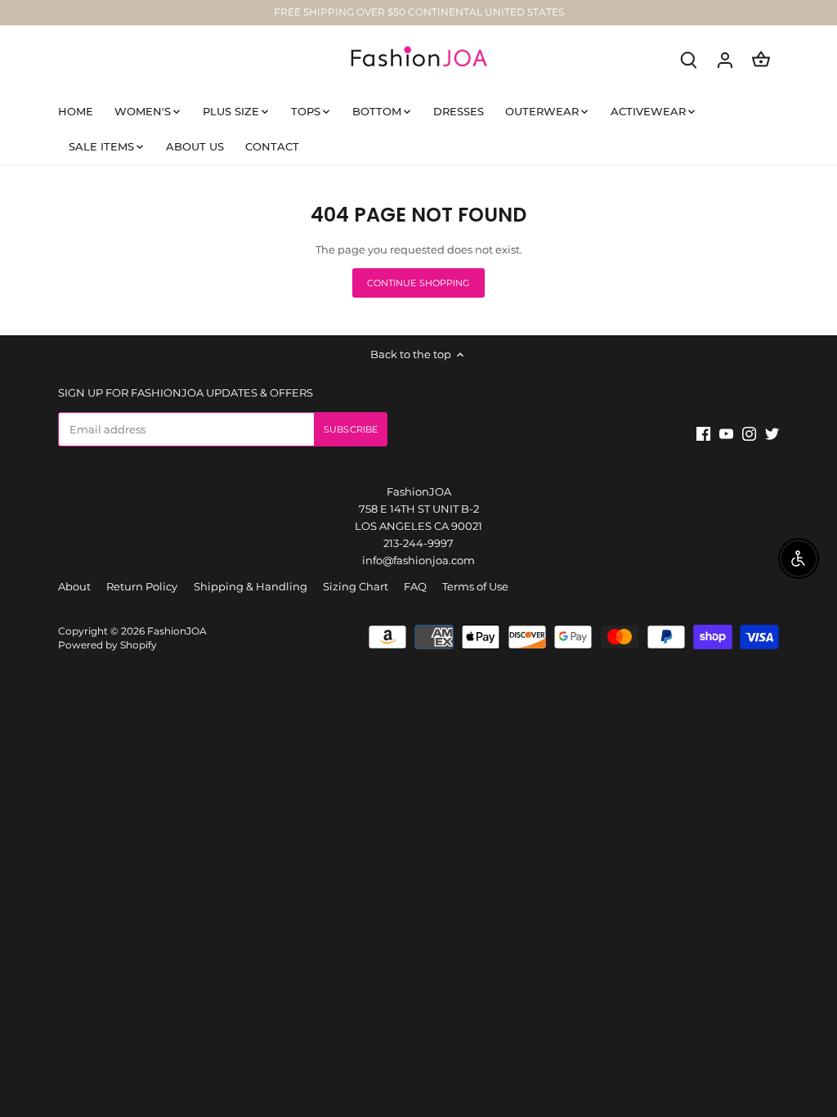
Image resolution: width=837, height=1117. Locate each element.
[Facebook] (616, 1038)
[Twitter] (684, 1038)
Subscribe (741, 992)
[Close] (793, 861)
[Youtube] (639, 1038)
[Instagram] (662, 1038)
